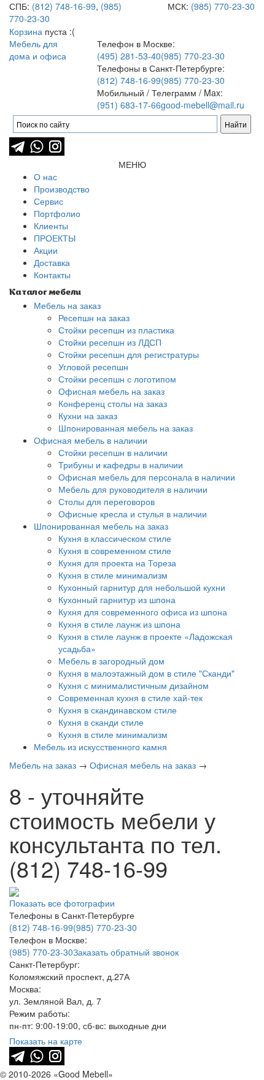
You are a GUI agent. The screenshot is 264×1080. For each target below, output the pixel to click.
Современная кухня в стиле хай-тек (130, 697)
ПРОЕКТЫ (55, 238)
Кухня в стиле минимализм (113, 575)
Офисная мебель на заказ (111, 391)
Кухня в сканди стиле (101, 722)
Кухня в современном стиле (114, 550)
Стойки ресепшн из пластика (116, 330)
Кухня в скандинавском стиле (117, 710)
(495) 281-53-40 (129, 56)
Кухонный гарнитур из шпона (117, 599)
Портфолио (57, 213)
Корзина (25, 31)
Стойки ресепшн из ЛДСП (109, 342)
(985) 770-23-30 (223, 6)
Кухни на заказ (87, 415)
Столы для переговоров (106, 501)
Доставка (52, 262)
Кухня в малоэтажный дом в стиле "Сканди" (146, 673)
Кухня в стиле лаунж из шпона (119, 624)
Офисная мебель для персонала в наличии (146, 477)
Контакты (52, 274)
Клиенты (51, 225)
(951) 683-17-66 (129, 105)
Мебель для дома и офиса (37, 49)
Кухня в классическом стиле (114, 538)
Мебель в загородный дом (111, 661)
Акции (46, 250)
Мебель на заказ (67, 305)
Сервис (48, 201)
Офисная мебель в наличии (90, 440)
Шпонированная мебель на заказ (125, 428)
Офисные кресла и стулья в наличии (132, 514)
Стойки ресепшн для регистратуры (128, 354)
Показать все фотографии (62, 903)
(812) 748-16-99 (64, 6)
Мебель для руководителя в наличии (133, 489)
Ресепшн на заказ (94, 317)
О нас (45, 176)
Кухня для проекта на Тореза (117, 563)
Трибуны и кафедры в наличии (120, 464)
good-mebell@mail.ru (202, 105)
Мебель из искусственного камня (100, 746)
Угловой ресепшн (93, 366)
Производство (62, 189)
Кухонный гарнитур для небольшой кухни (141, 587)
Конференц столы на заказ (112, 403)
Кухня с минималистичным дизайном (133, 685)
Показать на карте (45, 1041)
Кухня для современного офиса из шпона (142, 612)
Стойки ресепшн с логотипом (117, 379)
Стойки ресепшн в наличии (113, 452)
